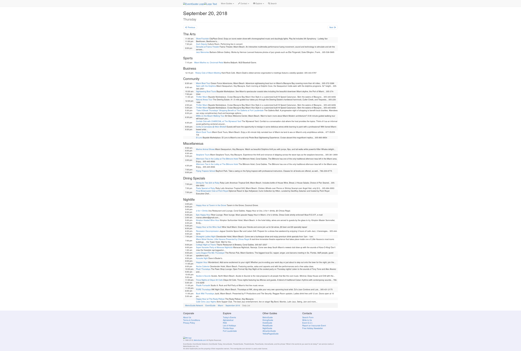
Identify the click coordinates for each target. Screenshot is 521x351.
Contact (244, 3)
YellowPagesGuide (271, 333)
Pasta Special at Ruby (205, 188)
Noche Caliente (202, 266)
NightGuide (267, 328)
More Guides (227, 3)
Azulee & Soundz (203, 275)
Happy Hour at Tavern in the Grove (211, 205)
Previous (191, 27)
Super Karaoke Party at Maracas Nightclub (214, 247)
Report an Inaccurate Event (314, 325)
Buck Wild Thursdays (205, 293)
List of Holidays (229, 325)
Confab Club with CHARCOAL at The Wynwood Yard (218, 121)
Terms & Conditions (191, 320)
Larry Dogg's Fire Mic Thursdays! (210, 252)
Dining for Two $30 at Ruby (207, 182)
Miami (220, 305)
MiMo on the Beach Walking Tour (210, 115)
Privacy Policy (189, 322)
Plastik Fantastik (203, 285)
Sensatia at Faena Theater (207, 46)
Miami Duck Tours (204, 132)
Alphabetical (228, 320)
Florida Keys (228, 328)
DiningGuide (268, 320)
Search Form (308, 317)
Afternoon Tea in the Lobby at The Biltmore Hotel (217, 158)
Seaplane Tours (203, 154)
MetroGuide (268, 317)
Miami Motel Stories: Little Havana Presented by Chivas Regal (222, 239)
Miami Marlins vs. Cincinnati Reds (208, 62)
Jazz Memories (202, 52)
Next (331, 27)
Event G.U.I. (307, 322)
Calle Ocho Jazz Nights (206, 301)
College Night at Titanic (206, 244)
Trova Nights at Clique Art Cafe (209, 280)
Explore (259, 3)
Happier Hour (202, 262)
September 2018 (232, 305)
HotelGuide (267, 322)
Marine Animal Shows (205, 149)
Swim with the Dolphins (206, 86)
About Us (187, 317)
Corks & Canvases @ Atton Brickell (211, 126)
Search (273, 3)
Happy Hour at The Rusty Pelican (210, 299)
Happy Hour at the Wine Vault (208, 227)
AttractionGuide (269, 331)
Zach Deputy (201, 44)
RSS (225, 322)
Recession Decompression (207, 231)
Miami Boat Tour (203, 83)
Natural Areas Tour (204, 99)
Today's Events (229, 317)
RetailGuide (268, 325)
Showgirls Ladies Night (206, 236)
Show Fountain (202, 38)
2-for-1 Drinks (202, 210)
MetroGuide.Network (194, 305)
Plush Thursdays (203, 269)
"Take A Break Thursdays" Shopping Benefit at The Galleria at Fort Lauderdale (230, 110)
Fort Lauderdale (230, 331)
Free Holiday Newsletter (312, 328)
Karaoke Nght (202, 258)
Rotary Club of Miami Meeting (208, 72)
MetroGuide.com (200, 340)
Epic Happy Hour (203, 214)
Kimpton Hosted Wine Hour (207, 220)
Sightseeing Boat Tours (206, 91)
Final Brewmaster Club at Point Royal (212, 190)
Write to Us (307, 320)
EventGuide (210, 305)
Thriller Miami (202, 96)
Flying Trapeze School (205, 171)
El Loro (199, 137)
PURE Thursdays (203, 289)
